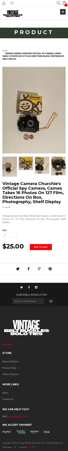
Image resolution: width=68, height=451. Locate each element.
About (5, 392)
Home (5, 51)
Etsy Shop (7, 344)
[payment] (25, 432)
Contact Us (7, 399)
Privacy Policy (9, 368)
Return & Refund (10, 361)
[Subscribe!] (51, 301)
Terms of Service (10, 374)
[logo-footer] (34, 327)
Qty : (4, 230)
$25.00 (13, 246)
